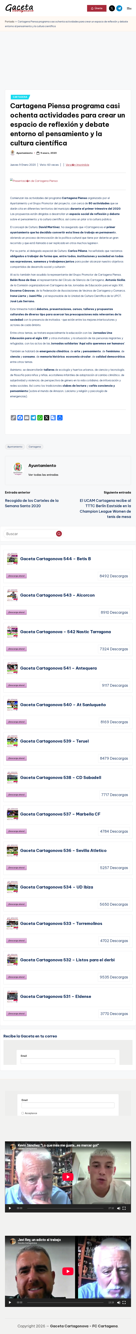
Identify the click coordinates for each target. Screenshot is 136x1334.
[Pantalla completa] (124, 1208)
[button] (97, 8)
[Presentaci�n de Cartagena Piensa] (34, 182)
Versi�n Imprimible (77, 164)
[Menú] (129, 8)
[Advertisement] (68, 56)
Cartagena (35, 446)
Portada (9, 21)
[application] (68, 1176)
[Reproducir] (10, 1208)
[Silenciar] (118, 1208)
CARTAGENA (20, 97)
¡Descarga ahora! (16, 575)
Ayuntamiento (14, 446)
